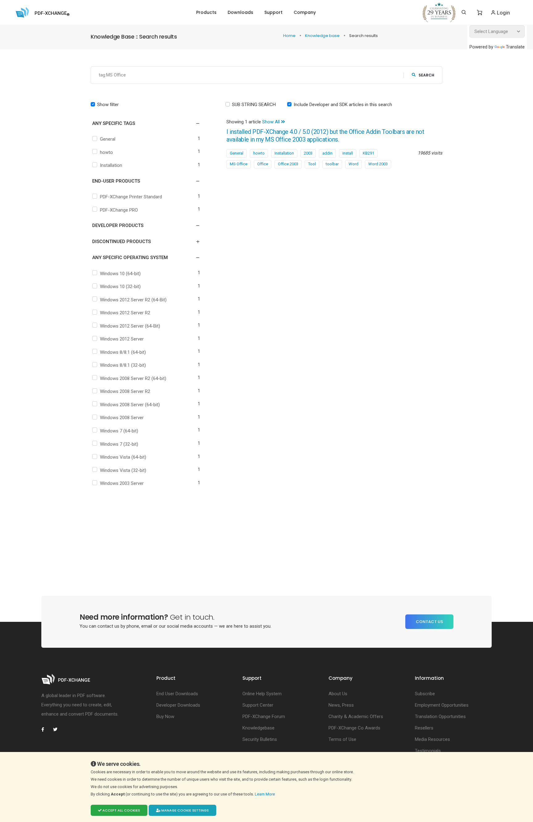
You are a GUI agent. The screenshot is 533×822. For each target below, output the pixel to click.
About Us (337, 693)
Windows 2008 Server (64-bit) (130, 404)
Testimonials (428, 751)
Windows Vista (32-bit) (123, 470)
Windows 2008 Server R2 (125, 391)
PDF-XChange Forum (263, 716)
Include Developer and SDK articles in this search (343, 104)
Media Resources (432, 739)
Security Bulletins (259, 739)
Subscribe (425, 693)
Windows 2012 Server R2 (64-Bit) (133, 300)
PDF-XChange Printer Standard (131, 197)
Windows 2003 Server (122, 483)
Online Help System (262, 693)
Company (305, 12)
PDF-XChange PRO (119, 210)
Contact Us (429, 622)
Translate (515, 47)
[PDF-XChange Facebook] (46, 729)
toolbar (332, 164)
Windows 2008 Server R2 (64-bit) (133, 378)
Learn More (265, 794)
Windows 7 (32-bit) (119, 444)
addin (327, 153)
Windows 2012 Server (122, 339)
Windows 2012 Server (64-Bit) (130, 326)
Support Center (257, 705)
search (426, 75)
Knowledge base (323, 36)
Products (206, 12)
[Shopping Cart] (479, 13)
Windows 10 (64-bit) (120, 273)
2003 (308, 153)
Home (289, 36)
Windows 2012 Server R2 (125, 313)
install (347, 153)
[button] (142, 123)
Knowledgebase (258, 728)
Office (262, 164)
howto (106, 152)
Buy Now (165, 716)
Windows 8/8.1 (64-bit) (123, 352)
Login (503, 13)
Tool (312, 164)
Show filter (108, 104)
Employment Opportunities (442, 705)
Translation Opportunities (440, 716)
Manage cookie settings (184, 810)
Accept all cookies (120, 810)
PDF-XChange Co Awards (354, 728)
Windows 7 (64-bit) (119, 431)
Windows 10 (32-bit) (120, 286)
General (107, 139)
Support (273, 12)
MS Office (238, 164)
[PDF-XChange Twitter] (57, 729)
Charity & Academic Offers (355, 716)
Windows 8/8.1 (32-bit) (123, 365)
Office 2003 (288, 164)
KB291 (368, 153)
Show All (271, 122)
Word (353, 164)
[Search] (463, 12)
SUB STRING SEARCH (254, 104)
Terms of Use (342, 739)
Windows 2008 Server (122, 417)
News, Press (341, 705)
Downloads (240, 12)
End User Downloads (177, 693)
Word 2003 (378, 164)
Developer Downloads (178, 705)
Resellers (424, 728)
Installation (111, 165)
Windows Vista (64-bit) (123, 457)
